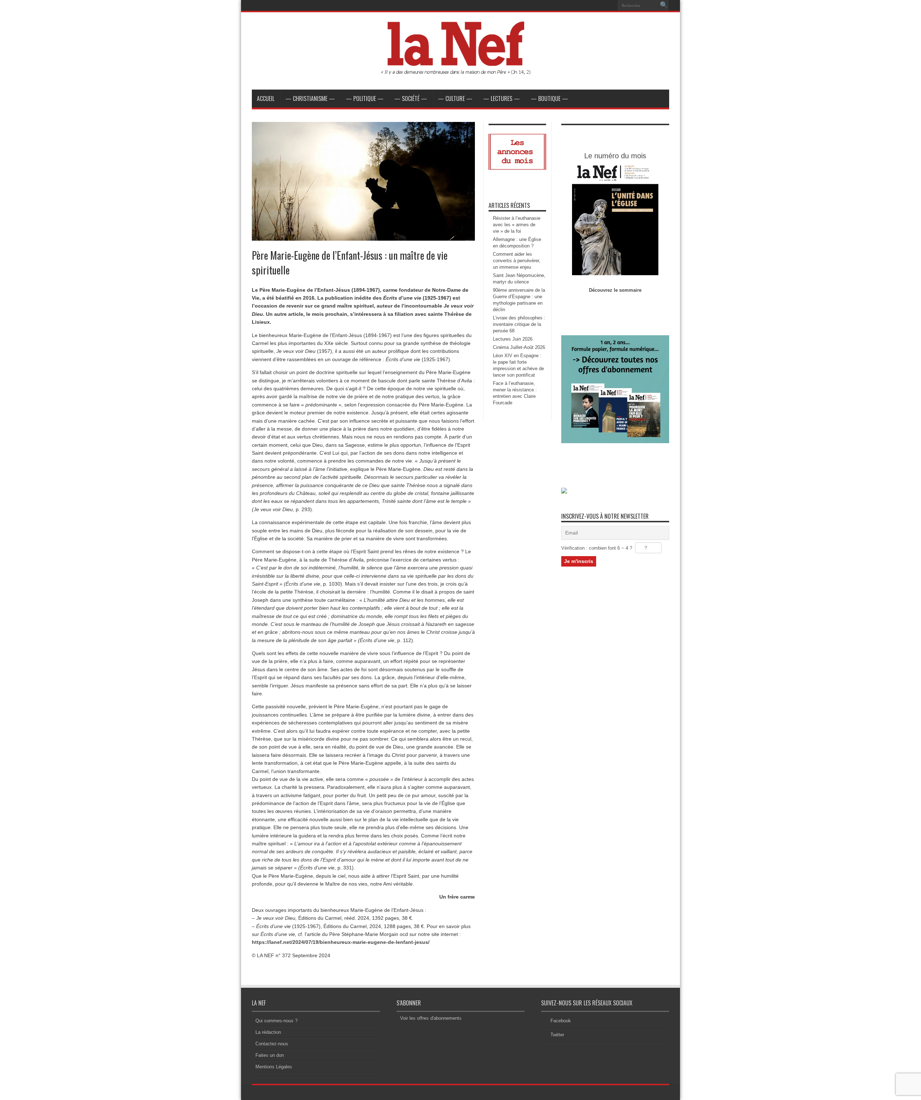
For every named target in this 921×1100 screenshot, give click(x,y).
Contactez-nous (271, 1043)
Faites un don (269, 1055)
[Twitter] (609, 5)
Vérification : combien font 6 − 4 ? (596, 548)
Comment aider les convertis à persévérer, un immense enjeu (516, 260)
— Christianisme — (310, 98)
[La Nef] (460, 71)
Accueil (266, 98)
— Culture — (455, 98)
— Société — (410, 98)
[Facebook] (600, 5)
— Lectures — (501, 98)
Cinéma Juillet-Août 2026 (519, 347)
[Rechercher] (663, 5)
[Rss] (591, 5)
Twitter (557, 1034)
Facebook (560, 1020)
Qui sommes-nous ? (276, 1020)
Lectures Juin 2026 (512, 339)
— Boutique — (549, 98)
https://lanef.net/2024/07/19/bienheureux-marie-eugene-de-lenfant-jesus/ (341, 942)
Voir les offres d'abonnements (431, 1018)
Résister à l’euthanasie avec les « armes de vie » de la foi (516, 224)
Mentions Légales (273, 1066)
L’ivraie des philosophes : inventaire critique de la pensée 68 (519, 324)
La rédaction (268, 1032)
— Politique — (365, 98)
